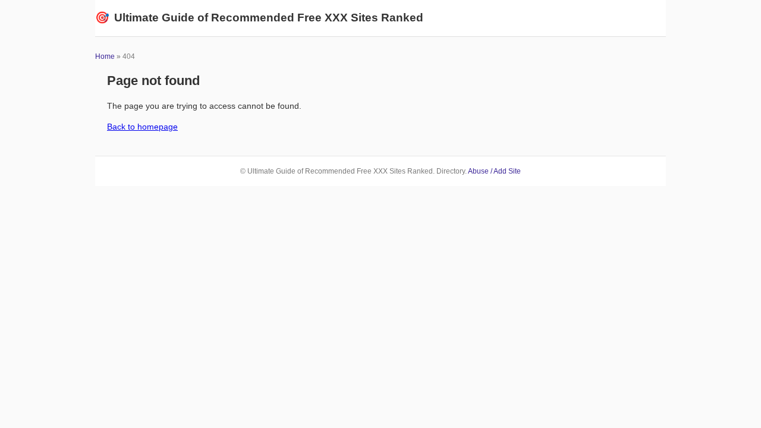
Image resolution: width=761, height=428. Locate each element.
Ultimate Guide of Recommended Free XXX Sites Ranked (259, 17)
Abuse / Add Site (494, 171)
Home (105, 56)
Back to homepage (142, 126)
